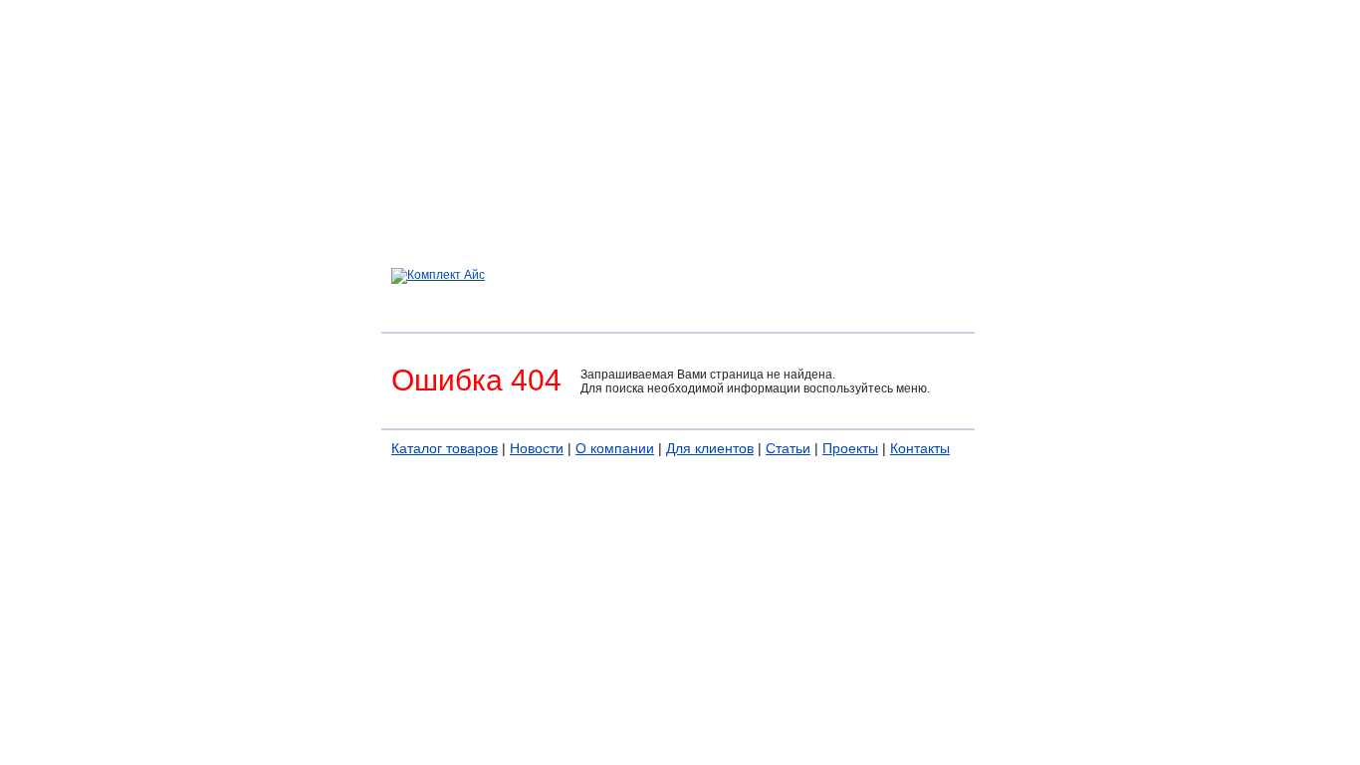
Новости (537, 448)
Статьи (788, 448)
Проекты (850, 448)
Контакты (920, 448)
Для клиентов (710, 448)
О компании (614, 448)
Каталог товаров (444, 448)
